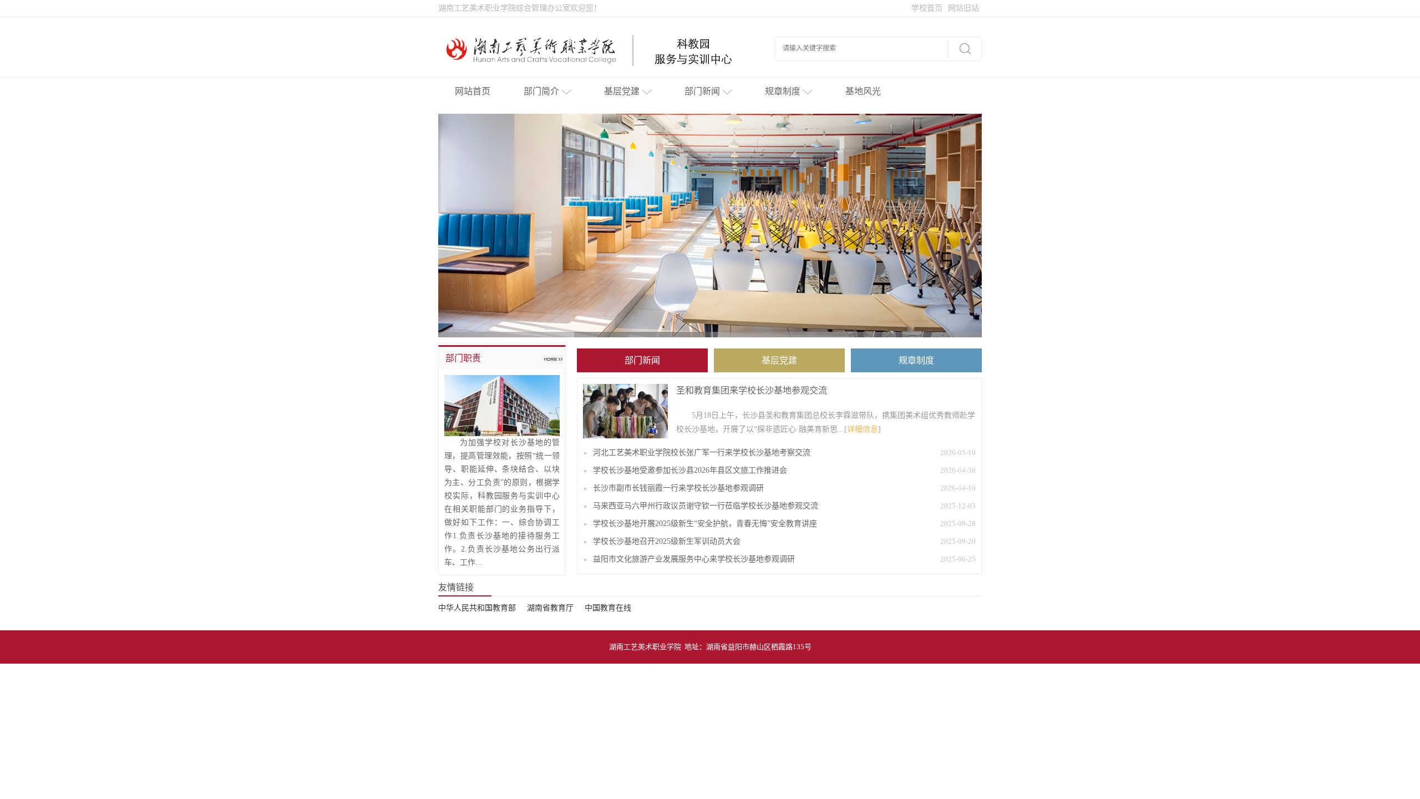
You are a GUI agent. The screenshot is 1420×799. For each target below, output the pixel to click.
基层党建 (622, 91)
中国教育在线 (608, 608)
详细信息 (862, 429)
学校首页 (926, 8)
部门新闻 (702, 91)
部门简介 (541, 91)
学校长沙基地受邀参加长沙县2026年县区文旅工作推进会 (690, 470)
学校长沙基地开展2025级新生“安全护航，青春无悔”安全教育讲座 (705, 523)
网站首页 (472, 91)
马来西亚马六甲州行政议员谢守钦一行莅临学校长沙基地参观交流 (705, 506)
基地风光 (863, 91)
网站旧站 (963, 8)
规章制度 (782, 91)
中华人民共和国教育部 (477, 608)
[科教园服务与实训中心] (595, 50)
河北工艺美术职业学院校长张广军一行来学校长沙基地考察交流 (701, 452)
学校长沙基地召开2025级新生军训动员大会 (667, 541)
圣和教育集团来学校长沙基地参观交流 (751, 390)
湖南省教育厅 (550, 608)
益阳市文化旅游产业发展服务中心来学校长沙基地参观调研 (694, 559)
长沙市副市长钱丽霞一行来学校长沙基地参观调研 (678, 488)
